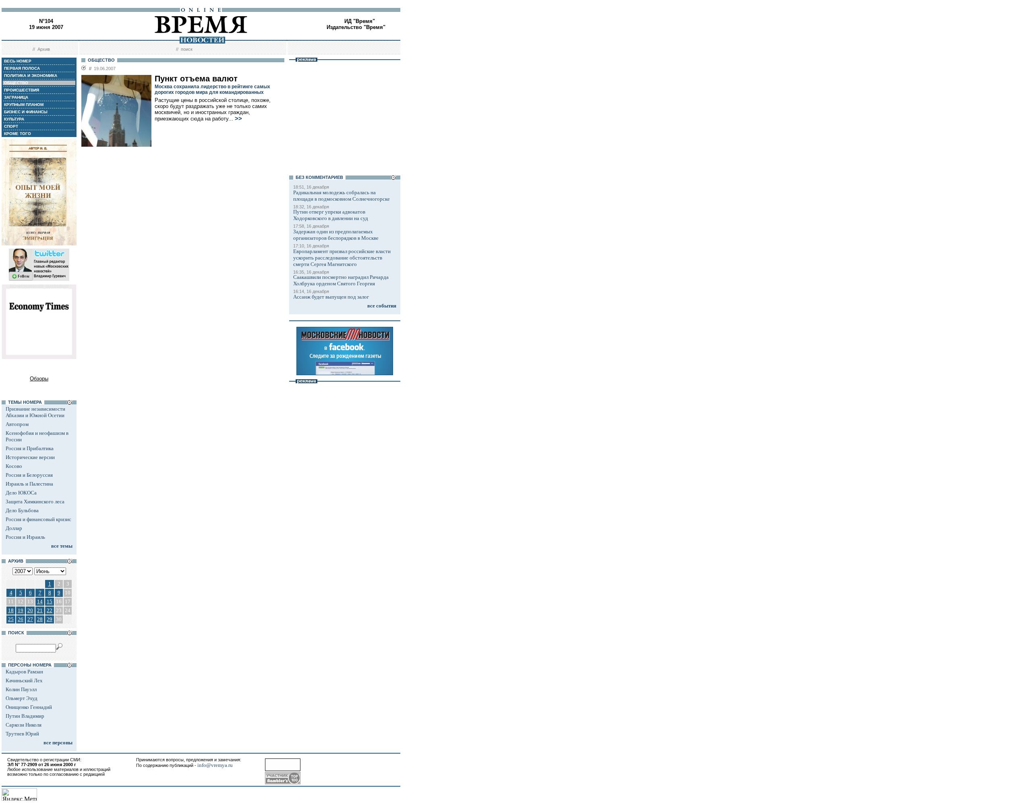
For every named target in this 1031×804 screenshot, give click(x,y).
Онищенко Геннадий (29, 707)
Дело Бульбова (22, 510)
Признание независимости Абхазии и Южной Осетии (35, 412)
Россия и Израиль (25, 537)
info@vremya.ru (215, 765)
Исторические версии (30, 457)
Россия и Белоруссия (29, 475)
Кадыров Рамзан (24, 672)
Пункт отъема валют (196, 78)
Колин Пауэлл (21, 689)
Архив (43, 49)
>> (238, 118)
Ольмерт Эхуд (21, 698)
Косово (14, 466)
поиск (187, 49)
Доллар (14, 528)
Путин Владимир (25, 716)
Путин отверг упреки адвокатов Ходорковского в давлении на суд (330, 215)
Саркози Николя (23, 725)
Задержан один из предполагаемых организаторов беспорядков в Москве (336, 235)
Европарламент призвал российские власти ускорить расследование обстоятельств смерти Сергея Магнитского (342, 257)
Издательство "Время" (356, 27)
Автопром (17, 424)
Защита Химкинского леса (35, 502)
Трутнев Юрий (22, 734)
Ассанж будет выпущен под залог (331, 297)
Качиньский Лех (24, 680)
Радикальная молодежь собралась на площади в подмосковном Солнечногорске (341, 195)
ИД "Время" (359, 21)
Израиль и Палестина (29, 484)
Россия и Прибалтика (30, 448)
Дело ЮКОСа (21, 493)
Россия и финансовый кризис (38, 519)
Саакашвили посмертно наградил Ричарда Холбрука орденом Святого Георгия (341, 280)
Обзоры (39, 379)
